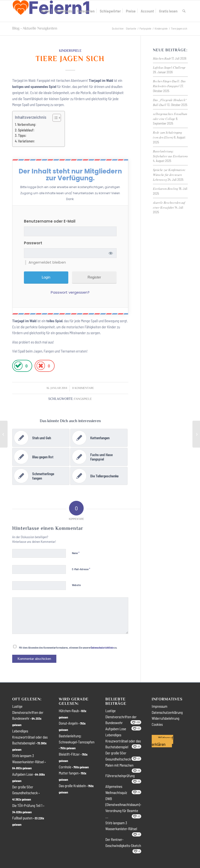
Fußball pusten (22, 818)
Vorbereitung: (26, 124)
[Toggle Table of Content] (54, 118)
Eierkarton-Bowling (165, 188)
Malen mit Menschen (119, 765)
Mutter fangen (69, 773)
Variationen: (26, 141)
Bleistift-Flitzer (69, 754)
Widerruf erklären (162, 741)
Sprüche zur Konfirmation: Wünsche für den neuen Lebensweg (169, 175)
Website (76, 585)
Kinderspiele (70, 51)
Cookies (157, 724)
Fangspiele (83, 399)
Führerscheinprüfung (120, 775)
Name (76, 553)
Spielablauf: (26, 130)
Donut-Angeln (68, 723)
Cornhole (65, 767)
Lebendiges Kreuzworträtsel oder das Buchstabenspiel (30, 737)
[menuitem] (45, 11)
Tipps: (22, 135)
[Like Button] (18, 366)
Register (94, 277)
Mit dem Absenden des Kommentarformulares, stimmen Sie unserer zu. (68, 647)
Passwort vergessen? (70, 292)
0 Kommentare (83, 388)
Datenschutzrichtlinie (102, 647)
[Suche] (184, 11)
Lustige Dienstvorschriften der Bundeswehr (27, 712)
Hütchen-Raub (162, 58)
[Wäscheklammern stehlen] (4, 434)
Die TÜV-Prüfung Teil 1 (27, 805)
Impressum (159, 706)
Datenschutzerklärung (167, 712)
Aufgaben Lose (22, 774)
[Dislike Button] (40, 366)
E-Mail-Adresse (81, 569)
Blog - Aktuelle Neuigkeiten (34, 28)
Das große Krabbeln (72, 785)
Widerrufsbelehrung (165, 718)
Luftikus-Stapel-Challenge (169, 67)
